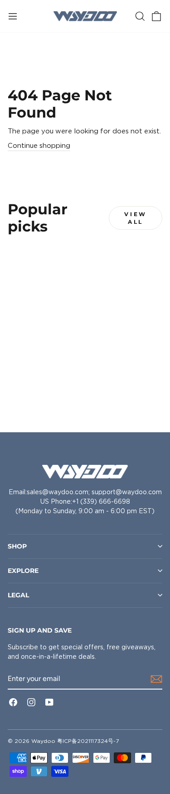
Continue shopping (39, 146)
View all (135, 218)
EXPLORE (23, 571)
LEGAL (18, 595)
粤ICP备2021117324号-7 (88, 740)
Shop (17, 546)
